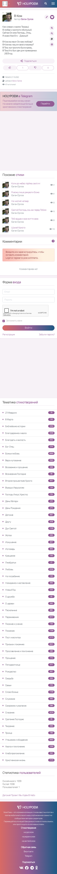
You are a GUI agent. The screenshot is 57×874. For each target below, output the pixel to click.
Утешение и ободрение (29, 739)
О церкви (29, 603)
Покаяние (29, 630)
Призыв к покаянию (29, 644)
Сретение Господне (28, 719)
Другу (29, 521)
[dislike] (35, 67)
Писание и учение (29, 623)
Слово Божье (29, 692)
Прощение (29, 658)
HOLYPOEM (10, 96)
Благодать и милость (29, 440)
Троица (29, 732)
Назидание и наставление (29, 582)
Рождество (29, 671)
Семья (29, 685)
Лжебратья (28, 562)
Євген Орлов (27, 19)
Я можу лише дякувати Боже (25, 192)
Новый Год (29, 589)
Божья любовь (29, 453)
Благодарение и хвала (29, 433)
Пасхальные (29, 610)
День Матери (29, 501)
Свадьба (29, 678)
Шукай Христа (18, 227)
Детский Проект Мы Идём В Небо (18, 795)
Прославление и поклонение (29, 651)
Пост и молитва (29, 637)
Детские (29, 514)
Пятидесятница (29, 664)
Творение (29, 726)
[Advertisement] (28, 142)
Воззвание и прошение (29, 467)
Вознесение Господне (28, 473)
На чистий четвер (19, 201)
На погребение (29, 576)
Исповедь (29, 549)
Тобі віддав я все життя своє (24, 218)
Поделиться (30, 61)
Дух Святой (29, 528)
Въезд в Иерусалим (29, 487)
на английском (28, 841)
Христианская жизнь (29, 760)
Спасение (29, 712)
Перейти (45, 103)
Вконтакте (28, 851)
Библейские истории (29, 426)
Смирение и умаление (29, 705)
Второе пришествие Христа (29, 480)
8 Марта (29, 419)
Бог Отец (29, 446)
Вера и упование (29, 460)
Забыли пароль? (47, 334)
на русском (28, 832)
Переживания (29, 617)
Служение (29, 698)
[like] (10, 67)
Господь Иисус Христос (29, 494)
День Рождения (29, 508)
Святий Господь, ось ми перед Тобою (28, 209)
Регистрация (8, 334)
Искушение (29, 542)
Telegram (28, 856)
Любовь (29, 569)
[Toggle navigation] (53, 3)
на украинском (28, 836)
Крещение (29, 555)
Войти (28, 327)
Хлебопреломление (29, 753)
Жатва (29, 535)
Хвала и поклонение (29, 746)
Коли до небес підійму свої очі (25, 183)
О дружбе (28, 596)
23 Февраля (28, 412)
